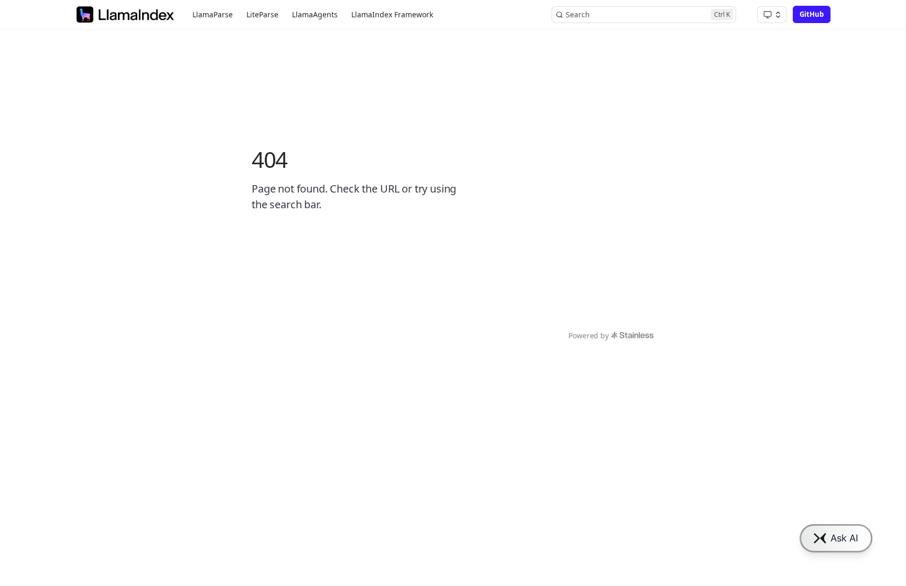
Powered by (588, 335)
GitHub (812, 14)
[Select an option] (771, 14)
